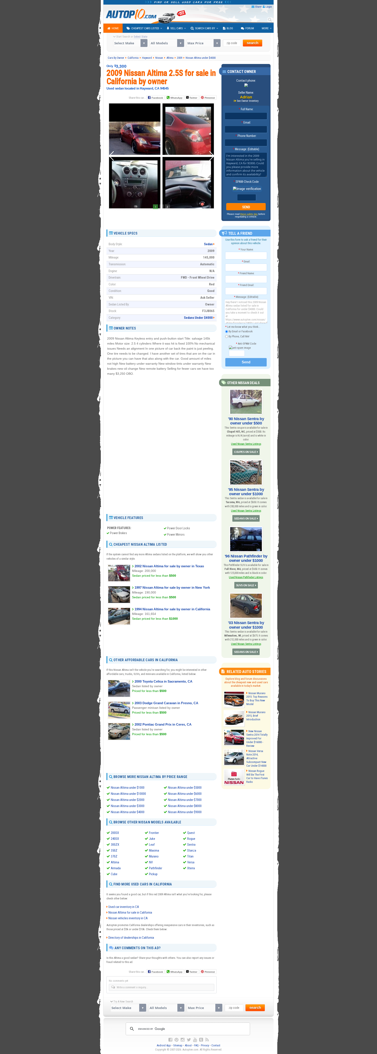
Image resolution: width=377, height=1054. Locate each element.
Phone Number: (246, 136)
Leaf (152, 845)
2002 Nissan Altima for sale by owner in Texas (169, 566)
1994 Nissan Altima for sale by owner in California (172, 609)
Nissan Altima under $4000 (127, 812)
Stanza (191, 850)
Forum (249, 28)
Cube (114, 874)
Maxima (154, 850)
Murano (154, 856)
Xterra (191, 868)
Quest (191, 833)
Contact (215, 1045)
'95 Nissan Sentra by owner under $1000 (246, 491)
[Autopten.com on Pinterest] (176, 1039)
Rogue (191, 839)
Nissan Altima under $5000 (185, 788)
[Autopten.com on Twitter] (189, 1039)
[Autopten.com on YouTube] (195, 1039)
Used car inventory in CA (123, 907)
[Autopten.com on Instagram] (183, 1039)
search (252, 43)
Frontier (154, 833)
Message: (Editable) (246, 149)
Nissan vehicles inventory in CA (128, 918)
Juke (152, 839)
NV (151, 862)
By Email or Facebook (240, 331)
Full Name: (246, 109)
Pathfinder (155, 868)
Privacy (205, 1045)
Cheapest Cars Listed (145, 28)
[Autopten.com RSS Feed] (207, 1039)
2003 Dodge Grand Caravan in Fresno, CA (166, 703)
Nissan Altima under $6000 (185, 794)
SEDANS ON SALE (245, 518)
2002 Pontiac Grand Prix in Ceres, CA (163, 724)
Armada (116, 868)
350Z (114, 850)
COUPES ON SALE (245, 452)
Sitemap (177, 1045)
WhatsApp (176, 98)
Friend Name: (246, 273)
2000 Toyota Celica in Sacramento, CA (163, 681)
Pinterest (210, 98)
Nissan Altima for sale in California (130, 912)
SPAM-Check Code (246, 181)
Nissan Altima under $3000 (127, 806)
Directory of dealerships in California (131, 938)
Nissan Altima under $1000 (127, 788)
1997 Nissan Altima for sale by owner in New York (172, 587)
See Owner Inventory (248, 100)
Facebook (157, 98)
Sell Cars (176, 28)
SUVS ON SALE (245, 585)
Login (269, 6)
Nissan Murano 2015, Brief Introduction (256, 716)
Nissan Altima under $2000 (127, 800)
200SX (115, 833)
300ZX (115, 845)
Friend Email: (246, 285)
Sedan (208, 244)
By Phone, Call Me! (238, 336)
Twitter (193, 98)
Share (258, 6)
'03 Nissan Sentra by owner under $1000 (246, 625)
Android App (164, 1045)
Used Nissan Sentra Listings (246, 443)
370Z (114, 856)
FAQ (196, 1045)
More (265, 28)
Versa (190, 862)
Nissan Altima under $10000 (128, 794)
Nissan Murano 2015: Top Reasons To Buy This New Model (256, 699)
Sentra (191, 845)
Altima (115, 862)
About (188, 1045)
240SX (115, 839)
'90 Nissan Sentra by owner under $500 (246, 421)
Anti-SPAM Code (246, 343)
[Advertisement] (161, 218)
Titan (190, 856)
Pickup (153, 874)
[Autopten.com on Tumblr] (201, 1039)
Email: (246, 122)
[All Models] (167, 43)
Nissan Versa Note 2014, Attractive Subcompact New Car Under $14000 (256, 758)
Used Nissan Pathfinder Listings (246, 577)
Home (115, 28)
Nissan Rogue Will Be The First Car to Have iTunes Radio (257, 776)
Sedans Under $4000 (198, 318)
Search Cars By (205, 28)
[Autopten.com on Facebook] (170, 1039)
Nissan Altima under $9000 (185, 812)
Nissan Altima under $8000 (185, 806)
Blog (230, 28)
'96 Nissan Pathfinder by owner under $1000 (246, 558)
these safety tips (249, 214)
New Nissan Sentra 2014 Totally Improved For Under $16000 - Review (256, 739)
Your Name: (246, 249)
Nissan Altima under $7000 (185, 800)
